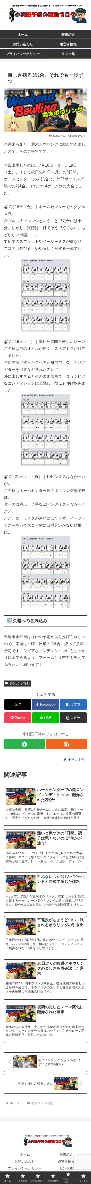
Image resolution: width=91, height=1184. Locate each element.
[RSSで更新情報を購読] (66, 744)
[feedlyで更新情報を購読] (24, 744)
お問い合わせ (25, 1161)
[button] (73, 717)
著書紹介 (66, 1154)
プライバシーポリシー (25, 1168)
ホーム (25, 1154)
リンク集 (66, 1168)
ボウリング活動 (19, 683)
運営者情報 (66, 1161)
